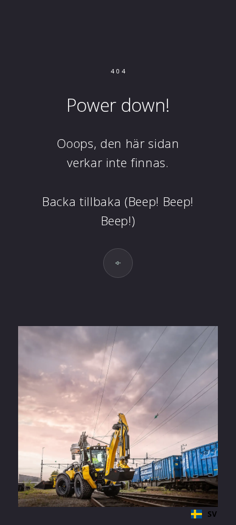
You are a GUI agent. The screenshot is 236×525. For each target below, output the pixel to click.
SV (212, 514)
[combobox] (204, 514)
